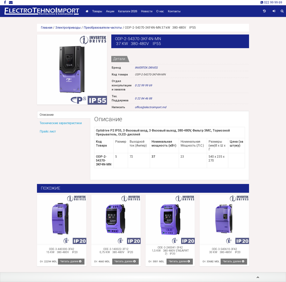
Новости (146, 11)
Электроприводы (68, 27)
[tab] (63, 114)
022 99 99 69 (272, 2)
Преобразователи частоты (103, 27)
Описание (47, 115)
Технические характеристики (61, 123)
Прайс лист (48, 131)
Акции (110, 11)
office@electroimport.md (150, 107)
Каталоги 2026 (127, 11)
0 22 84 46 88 (143, 98)
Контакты (174, 11)
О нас (160, 11)
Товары (97, 11)
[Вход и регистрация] (273, 11)
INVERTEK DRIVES (146, 67)
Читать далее (69, 261)
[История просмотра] (264, 11)
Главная (46, 27)
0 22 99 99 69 (143, 85)
